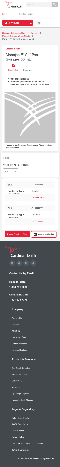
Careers (15, 324)
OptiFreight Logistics (20, 393)
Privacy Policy (18, 437)
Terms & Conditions (20, 449)
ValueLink (16, 387)
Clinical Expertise (19, 343)
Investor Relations (19, 350)
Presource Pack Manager (22, 399)
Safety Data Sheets (20, 418)
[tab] (13, 67)
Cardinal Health (13, 48)
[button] (30, 164)
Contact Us (17, 318)
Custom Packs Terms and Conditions (28, 443)
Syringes (34, 33)
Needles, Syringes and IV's (13, 33)
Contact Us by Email (21, 273)
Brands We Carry (19, 374)
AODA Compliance (20, 424)
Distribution (17, 380)
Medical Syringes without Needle (16, 35)
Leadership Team (19, 337)
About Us (16, 330)
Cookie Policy (18, 430)
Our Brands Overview (21, 368)
